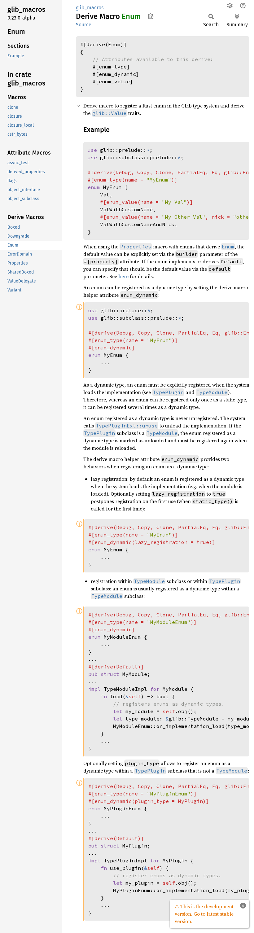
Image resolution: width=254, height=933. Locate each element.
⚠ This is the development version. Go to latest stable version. (204, 914)
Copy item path (151, 16)
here (123, 276)
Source (83, 25)
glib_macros (89, 8)
